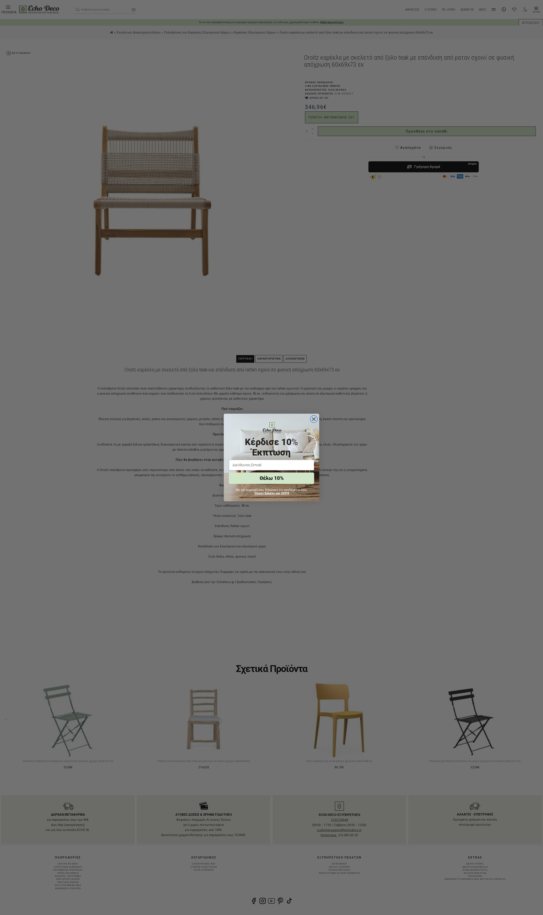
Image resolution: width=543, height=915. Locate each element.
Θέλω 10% (272, 478)
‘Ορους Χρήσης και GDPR (271, 493)
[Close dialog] (314, 419)
